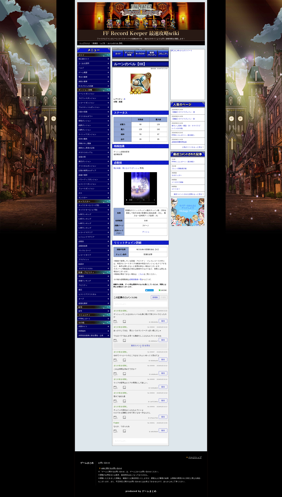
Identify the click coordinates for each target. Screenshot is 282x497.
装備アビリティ (151, 53)
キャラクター (140, 53)
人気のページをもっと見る (192, 147)
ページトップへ (176, 232)
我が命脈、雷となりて (123, 168)
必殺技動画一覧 (135, 279)
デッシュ (136, 168)
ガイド (117, 53)
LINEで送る (162, 290)
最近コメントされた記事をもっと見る (188, 194)
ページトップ (195, 457)
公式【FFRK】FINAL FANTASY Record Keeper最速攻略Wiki (141, 33)
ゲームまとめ (149, 491)
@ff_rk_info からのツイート (181, 50)
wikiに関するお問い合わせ (111, 468)
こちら (141, 274)
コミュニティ (163, 53)
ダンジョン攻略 (129, 53)
